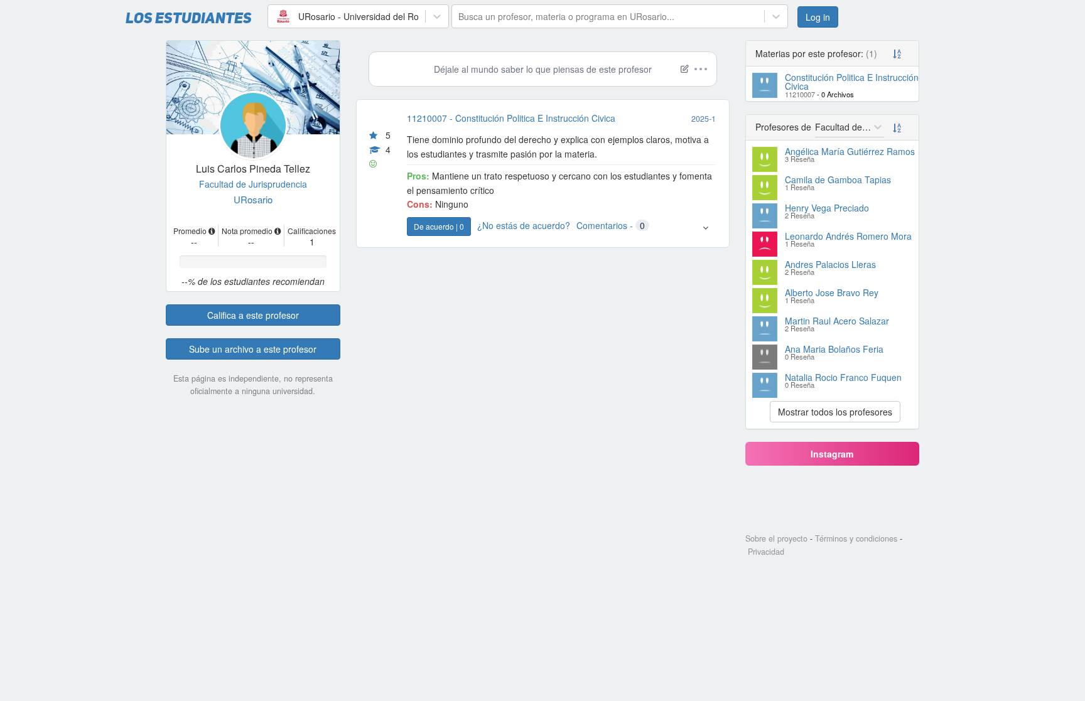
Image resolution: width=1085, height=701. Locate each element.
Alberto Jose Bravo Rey (831, 292)
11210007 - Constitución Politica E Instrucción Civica (511, 118)
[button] (705, 227)
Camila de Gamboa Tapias (838, 179)
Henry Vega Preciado (827, 207)
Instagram (832, 453)
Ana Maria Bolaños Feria (834, 349)
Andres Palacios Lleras (830, 264)
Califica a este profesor (253, 315)
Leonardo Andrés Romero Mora (848, 236)
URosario (253, 199)
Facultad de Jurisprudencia (253, 184)
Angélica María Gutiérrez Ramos (850, 151)
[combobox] (275, 16)
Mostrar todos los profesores (835, 411)
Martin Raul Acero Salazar (837, 320)
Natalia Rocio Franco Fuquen (843, 377)
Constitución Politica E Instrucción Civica (852, 81)
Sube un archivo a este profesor (252, 349)
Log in (818, 17)
